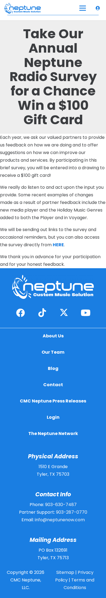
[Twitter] (64, 313)
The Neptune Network (53, 433)
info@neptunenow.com (60, 520)
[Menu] (83, 8)
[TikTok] (42, 313)
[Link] (99, 8)
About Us (53, 336)
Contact (53, 385)
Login (53, 417)
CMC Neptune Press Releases (53, 401)
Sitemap (65, 572)
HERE (58, 245)
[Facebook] (20, 313)
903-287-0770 (71, 512)
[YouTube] (85, 313)
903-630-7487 (61, 504)
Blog (53, 368)
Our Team (53, 352)
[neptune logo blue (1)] (22, 8)
